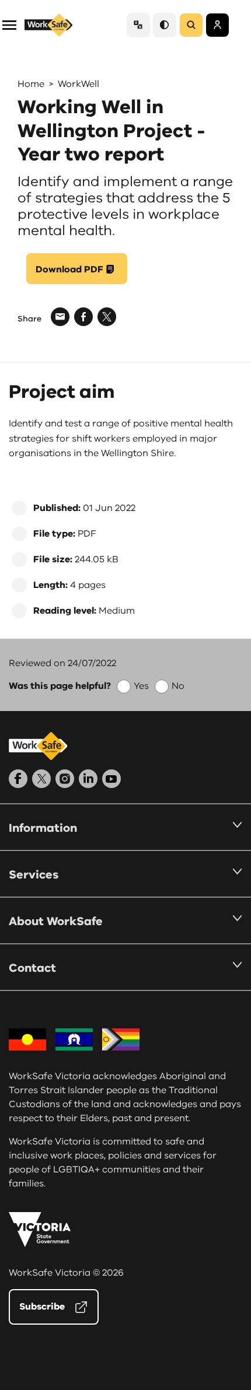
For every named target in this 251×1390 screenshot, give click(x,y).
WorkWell (78, 84)
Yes (141, 686)
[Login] (217, 25)
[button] (9, 24)
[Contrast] (164, 24)
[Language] (138, 24)
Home (31, 84)
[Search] (191, 25)
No (178, 686)
